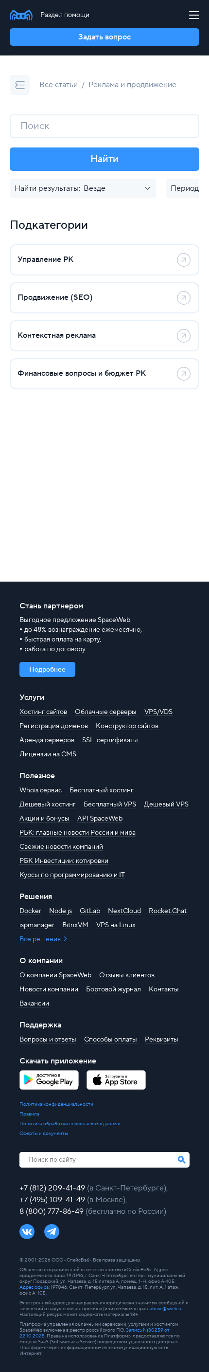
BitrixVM (75, 925)
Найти (104, 159)
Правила (29, 1114)
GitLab (90, 911)
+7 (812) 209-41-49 (53, 1188)
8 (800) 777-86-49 (52, 1211)
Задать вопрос (104, 37)
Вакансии (34, 1003)
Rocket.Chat (168, 911)
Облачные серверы (106, 712)
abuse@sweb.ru (166, 1308)
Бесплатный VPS (110, 804)
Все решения (40, 939)
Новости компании (48, 989)
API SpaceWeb (99, 818)
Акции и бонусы (44, 818)
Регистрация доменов (53, 726)
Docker (30, 911)
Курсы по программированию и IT (72, 875)
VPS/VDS (158, 712)
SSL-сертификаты (110, 740)
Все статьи (58, 85)
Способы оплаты (110, 1039)
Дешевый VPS (166, 804)
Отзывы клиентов (127, 975)
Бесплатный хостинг (102, 790)
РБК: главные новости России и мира (77, 832)
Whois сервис (40, 790)
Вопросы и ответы (47, 1039)
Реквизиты (161, 1039)
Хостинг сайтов (43, 712)
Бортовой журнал (113, 989)
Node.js (60, 911)
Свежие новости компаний (61, 846)
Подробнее (47, 669)
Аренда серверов (46, 740)
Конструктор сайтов (127, 726)
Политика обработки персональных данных (69, 1124)
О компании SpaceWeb (55, 975)
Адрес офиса (34, 1287)
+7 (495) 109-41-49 (53, 1200)
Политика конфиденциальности (56, 1104)
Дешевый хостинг (47, 804)
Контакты (164, 989)
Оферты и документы (43, 1133)
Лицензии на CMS (47, 754)
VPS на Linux (116, 925)
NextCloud (124, 911)
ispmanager (36, 925)
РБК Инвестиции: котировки (63, 861)
